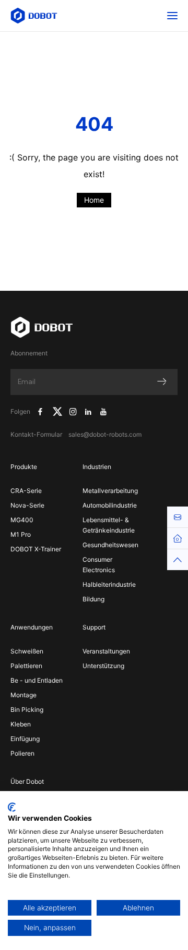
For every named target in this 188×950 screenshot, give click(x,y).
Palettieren (26, 666)
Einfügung (25, 739)
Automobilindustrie (110, 505)
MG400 (21, 520)
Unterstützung (103, 666)
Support (94, 627)
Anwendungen (31, 627)
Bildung (93, 599)
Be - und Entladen (36, 680)
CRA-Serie (26, 491)
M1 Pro (20, 534)
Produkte (23, 467)
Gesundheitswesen (110, 545)
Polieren (22, 753)
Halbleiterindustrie (109, 584)
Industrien (97, 467)
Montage (23, 695)
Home (94, 199)
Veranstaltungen (106, 651)
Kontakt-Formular (36, 434)
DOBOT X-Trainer (35, 549)
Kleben (20, 724)
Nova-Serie (27, 505)
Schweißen (26, 651)
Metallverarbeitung (110, 491)
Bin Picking (26, 709)
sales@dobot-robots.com (105, 434)
